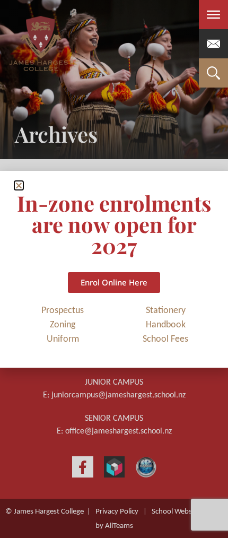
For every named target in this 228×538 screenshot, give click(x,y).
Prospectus (62, 311)
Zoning (62, 325)
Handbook (166, 325)
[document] (114, 269)
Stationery (166, 311)
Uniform (63, 339)
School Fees (165, 339)
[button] (19, 185)
